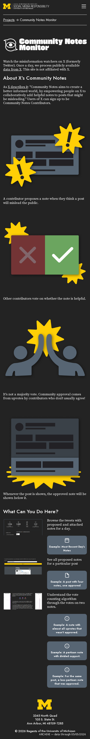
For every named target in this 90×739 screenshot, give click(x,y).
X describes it (18, 87)
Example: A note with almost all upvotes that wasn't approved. (67, 628)
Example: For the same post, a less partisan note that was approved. (67, 680)
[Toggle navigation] (84, 6)
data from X (12, 69)
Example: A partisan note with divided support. (67, 654)
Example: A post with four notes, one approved (67, 583)
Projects (9, 20)
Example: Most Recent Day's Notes (67, 548)
